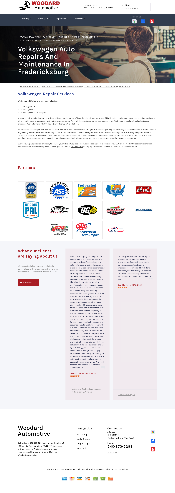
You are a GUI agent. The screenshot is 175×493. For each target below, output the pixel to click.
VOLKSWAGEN (70, 40)
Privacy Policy (121, 469)
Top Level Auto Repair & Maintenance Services (73, 36)
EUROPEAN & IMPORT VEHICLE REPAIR (40, 40)
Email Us (112, 452)
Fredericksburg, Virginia (81, 392)
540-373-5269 (89, 5)
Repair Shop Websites (75, 469)
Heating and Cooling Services (83, 389)
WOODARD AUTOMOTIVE (32, 36)
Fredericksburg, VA (126, 395)
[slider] (75, 376)
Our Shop (26, 19)
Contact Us (78, 19)
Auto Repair (43, 19)
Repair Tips (61, 19)
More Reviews (26, 282)
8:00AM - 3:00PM (131, 8)
